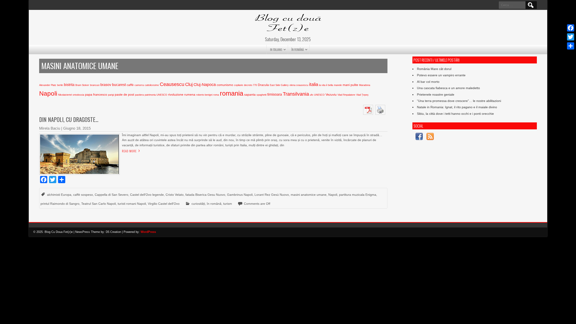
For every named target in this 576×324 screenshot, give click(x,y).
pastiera (139, 94)
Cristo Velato (175, 194)
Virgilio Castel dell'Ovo (164, 203)
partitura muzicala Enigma (357, 194)
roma (216, 94)
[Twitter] (570, 36)
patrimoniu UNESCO (156, 94)
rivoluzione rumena (181, 94)
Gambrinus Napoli (240, 194)
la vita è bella (326, 85)
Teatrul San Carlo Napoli (98, 203)
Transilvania (296, 94)
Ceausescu (172, 84)
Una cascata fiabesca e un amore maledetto (448, 88)
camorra (139, 85)
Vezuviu (331, 94)
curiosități (198, 203)
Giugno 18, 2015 (77, 128)
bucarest (119, 85)
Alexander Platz (47, 85)
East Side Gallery (279, 85)
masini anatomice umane (308, 194)
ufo (311, 94)
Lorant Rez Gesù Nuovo (271, 194)
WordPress (148, 232)
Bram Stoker (82, 85)
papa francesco (96, 94)
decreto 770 (250, 85)
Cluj (189, 84)
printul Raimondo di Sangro (59, 203)
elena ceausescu (299, 85)
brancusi (94, 85)
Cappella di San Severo (111, 194)
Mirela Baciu (49, 128)
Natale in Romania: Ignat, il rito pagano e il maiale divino (457, 107)
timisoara (274, 94)
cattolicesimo (152, 85)
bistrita (69, 85)
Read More (129, 151)
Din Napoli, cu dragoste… (68, 119)
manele (338, 85)
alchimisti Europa (59, 194)
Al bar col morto (428, 81)
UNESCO (319, 94)
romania (231, 93)
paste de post (124, 94)
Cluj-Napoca (205, 84)
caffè (130, 85)
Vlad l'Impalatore (346, 94)
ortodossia (78, 94)
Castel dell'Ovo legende (147, 194)
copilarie (238, 85)
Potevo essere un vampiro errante (441, 75)
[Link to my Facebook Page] (419, 137)
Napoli (48, 93)
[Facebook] (570, 27)
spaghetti (261, 94)
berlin (60, 85)
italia (313, 84)
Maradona (364, 85)
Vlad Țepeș (362, 94)
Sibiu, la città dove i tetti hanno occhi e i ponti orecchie (455, 113)
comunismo (225, 85)
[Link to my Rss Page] (430, 137)
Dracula (263, 85)
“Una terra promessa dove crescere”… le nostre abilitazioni (459, 101)
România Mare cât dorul (434, 69)
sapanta (250, 94)
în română (297, 49)
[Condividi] (570, 45)
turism (227, 203)
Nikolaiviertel (65, 94)
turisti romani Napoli (132, 203)
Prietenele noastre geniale (435, 94)
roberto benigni (204, 94)
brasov (105, 85)
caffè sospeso (83, 194)
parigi (111, 94)
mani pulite (350, 85)
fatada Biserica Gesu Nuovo (205, 194)
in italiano (276, 49)
